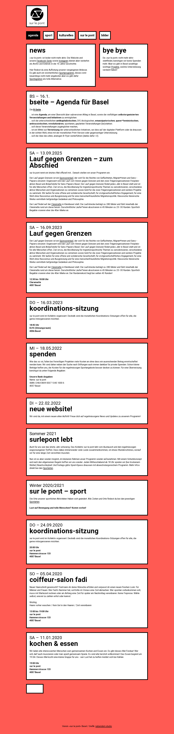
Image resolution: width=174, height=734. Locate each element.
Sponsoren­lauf (66, 178)
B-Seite (37, 109)
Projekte (115, 67)
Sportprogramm (66, 73)
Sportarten (48, 468)
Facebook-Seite (44, 61)
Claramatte (56, 204)
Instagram (63, 61)
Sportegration (35, 79)
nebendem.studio (103, 726)
